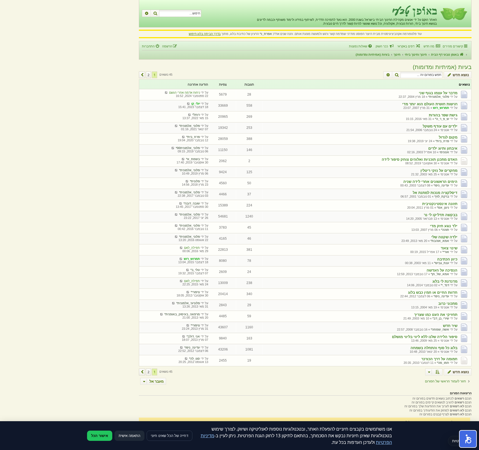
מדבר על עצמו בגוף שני (438, 93)
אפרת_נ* (266, 33)
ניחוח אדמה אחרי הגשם (184, 92)
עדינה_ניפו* (441, 185)
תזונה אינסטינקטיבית (439, 204)
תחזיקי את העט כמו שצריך (435, 315)
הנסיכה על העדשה (442, 270)
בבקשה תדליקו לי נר (440, 215)
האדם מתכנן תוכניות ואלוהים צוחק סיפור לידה (419, 159)
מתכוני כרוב (447, 303)
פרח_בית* (442, 141)
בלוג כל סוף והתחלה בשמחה (434, 348)
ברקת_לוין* (441, 196)
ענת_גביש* (441, 263)
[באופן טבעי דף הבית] (453, 13)
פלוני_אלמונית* (438, 96)
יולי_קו (195, 103)
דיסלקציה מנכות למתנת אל (435, 193)
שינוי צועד (449, 248)
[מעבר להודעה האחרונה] (166, 92)
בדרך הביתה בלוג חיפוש (205, 33)
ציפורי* (195, 292)
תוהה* (445, 229)
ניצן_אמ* (443, 207)
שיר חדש (450, 326)
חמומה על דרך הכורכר (439, 359)
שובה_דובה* (192, 203)
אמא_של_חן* (440, 274)
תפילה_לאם (192, 247)
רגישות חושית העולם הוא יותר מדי (429, 104)
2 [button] (148, 74)
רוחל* (196, 114)
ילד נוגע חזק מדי (443, 226)
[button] (142, 74)
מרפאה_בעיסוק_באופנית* (182, 314)
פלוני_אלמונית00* (188, 148)
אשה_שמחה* (440, 329)
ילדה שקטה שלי (444, 237)
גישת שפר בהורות (443, 115)
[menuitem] (432, 46)
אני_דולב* (193, 336)
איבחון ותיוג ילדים (442, 148)
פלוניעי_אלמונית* (188, 303)
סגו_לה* (194, 358)
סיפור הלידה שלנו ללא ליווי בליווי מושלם (424, 337)
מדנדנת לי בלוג (444, 281)
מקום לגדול (448, 137)
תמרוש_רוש (441, 107)
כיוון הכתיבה (447, 259)
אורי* (445, 252)
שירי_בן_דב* (440, 318)
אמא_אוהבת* (439, 240)
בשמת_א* (193, 159)
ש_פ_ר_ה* (442, 119)
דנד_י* (445, 285)
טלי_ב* (195, 270)
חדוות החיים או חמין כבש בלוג (432, 292)
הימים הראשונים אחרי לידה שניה (430, 182)
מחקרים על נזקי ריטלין (439, 170)
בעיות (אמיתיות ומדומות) (442, 67)
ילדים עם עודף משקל (440, 126)
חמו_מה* (443, 362)
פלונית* (195, 181)
